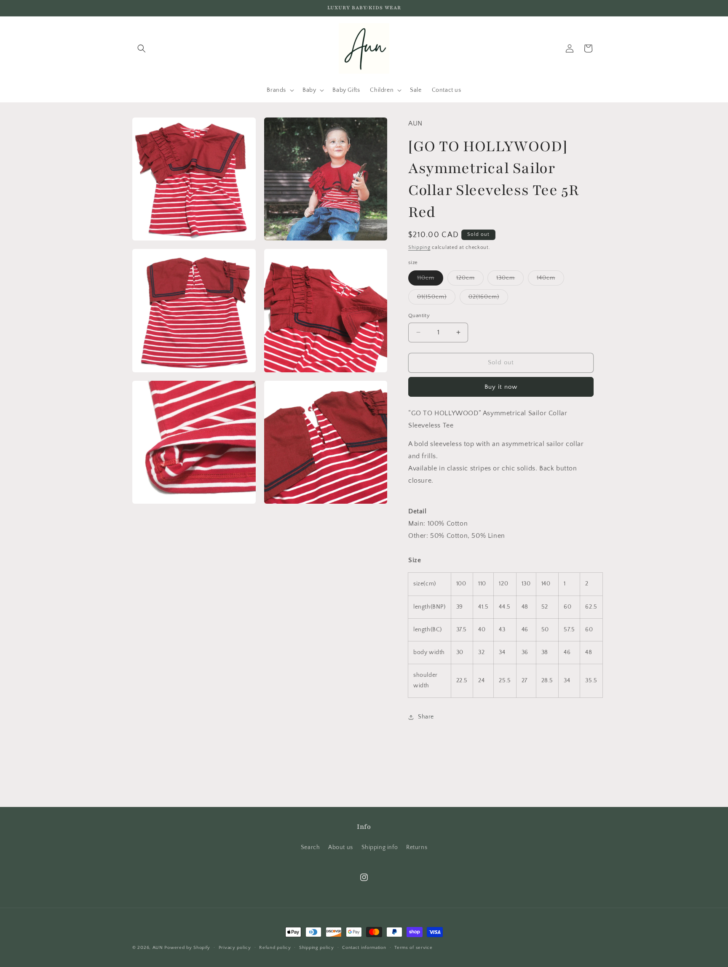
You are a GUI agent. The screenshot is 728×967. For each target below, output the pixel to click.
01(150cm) (436, 299)
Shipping (419, 247)
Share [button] (426, 716)
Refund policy (275, 947)
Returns (416, 847)
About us (340, 847)
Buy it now (500, 386)
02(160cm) (488, 299)
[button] (141, 48)
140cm (550, 280)
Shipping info (379, 847)
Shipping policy (316, 947)
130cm (510, 280)
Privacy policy (235, 947)
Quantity (419, 315)
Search (310, 847)
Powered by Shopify (187, 947)
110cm (430, 280)
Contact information (364, 947)
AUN (158, 947)
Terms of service (413, 947)
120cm (470, 280)
